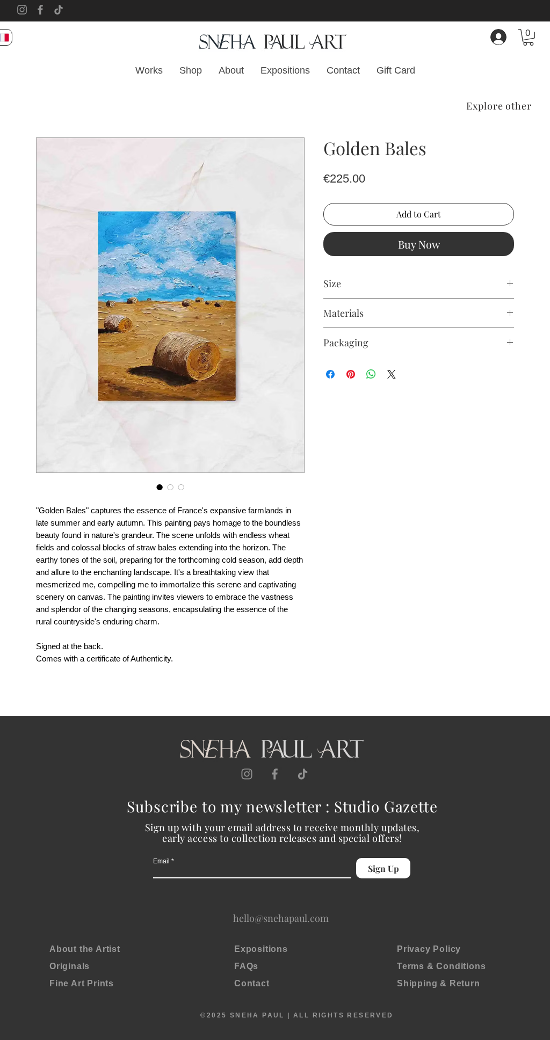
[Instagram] (22, 9)
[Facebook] (40, 9)
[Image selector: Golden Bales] (159, 487)
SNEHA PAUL (257, 1015)
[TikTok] (58, 9)
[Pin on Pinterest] (350, 374)
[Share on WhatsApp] (371, 374)
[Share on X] (391, 374)
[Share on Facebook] (330, 374)
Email (161, 861)
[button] (528, 37)
